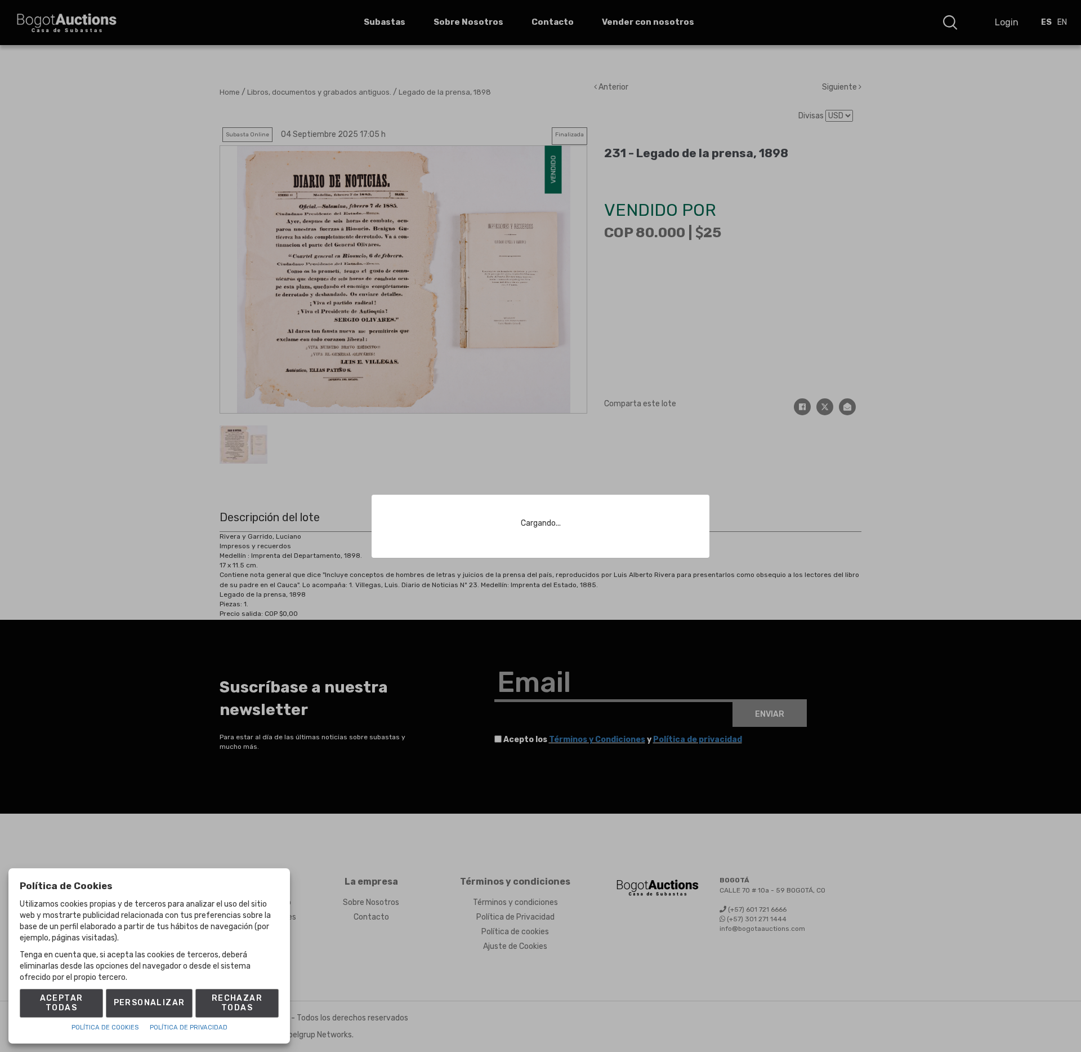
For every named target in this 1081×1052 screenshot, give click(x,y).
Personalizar (149, 1002)
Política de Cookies (105, 1027)
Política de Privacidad (188, 1027)
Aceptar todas (61, 1003)
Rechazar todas (237, 1003)
